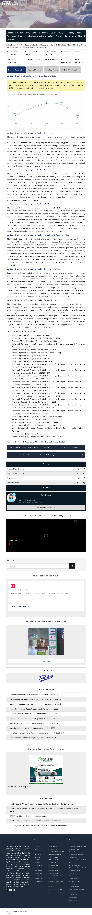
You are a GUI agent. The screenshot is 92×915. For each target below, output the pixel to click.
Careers (36, 852)
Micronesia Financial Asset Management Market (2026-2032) (35, 719)
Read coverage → (12, 606)
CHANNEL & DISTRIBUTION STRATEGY (53, 865)
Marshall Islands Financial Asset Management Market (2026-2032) (37, 733)
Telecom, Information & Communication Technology (77, 870)
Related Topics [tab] (51, 70)
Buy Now (46, 488)
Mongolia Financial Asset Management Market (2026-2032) (34, 709)
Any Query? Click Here (46, 507)
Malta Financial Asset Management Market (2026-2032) (33, 738)
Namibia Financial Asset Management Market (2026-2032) (34, 695)
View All (46, 661)
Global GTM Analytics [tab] (70, 70)
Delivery (37, 862)
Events (36, 849)
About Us (37, 846)
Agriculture (73, 900)
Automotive (73, 878)
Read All (12, 830)
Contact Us (38, 873)
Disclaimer (38, 870)
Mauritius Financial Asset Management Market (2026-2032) (34, 723)
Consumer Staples (75, 881)
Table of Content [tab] (35, 70)
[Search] (82, 3)
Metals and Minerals (76, 889)
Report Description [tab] (16, 70)
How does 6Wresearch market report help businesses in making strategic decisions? (44, 447)
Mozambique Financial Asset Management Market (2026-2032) (35, 699)
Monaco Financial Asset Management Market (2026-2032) (33, 714)
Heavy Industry (74, 865)
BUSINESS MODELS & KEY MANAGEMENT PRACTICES (55, 884)
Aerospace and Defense (77, 846)
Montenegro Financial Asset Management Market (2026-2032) (35, 704)
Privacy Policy (39, 854)
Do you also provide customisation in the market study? (32, 455)
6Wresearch (14, 911)
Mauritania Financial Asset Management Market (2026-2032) (35, 728)
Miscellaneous (74, 897)
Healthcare (73, 876)
